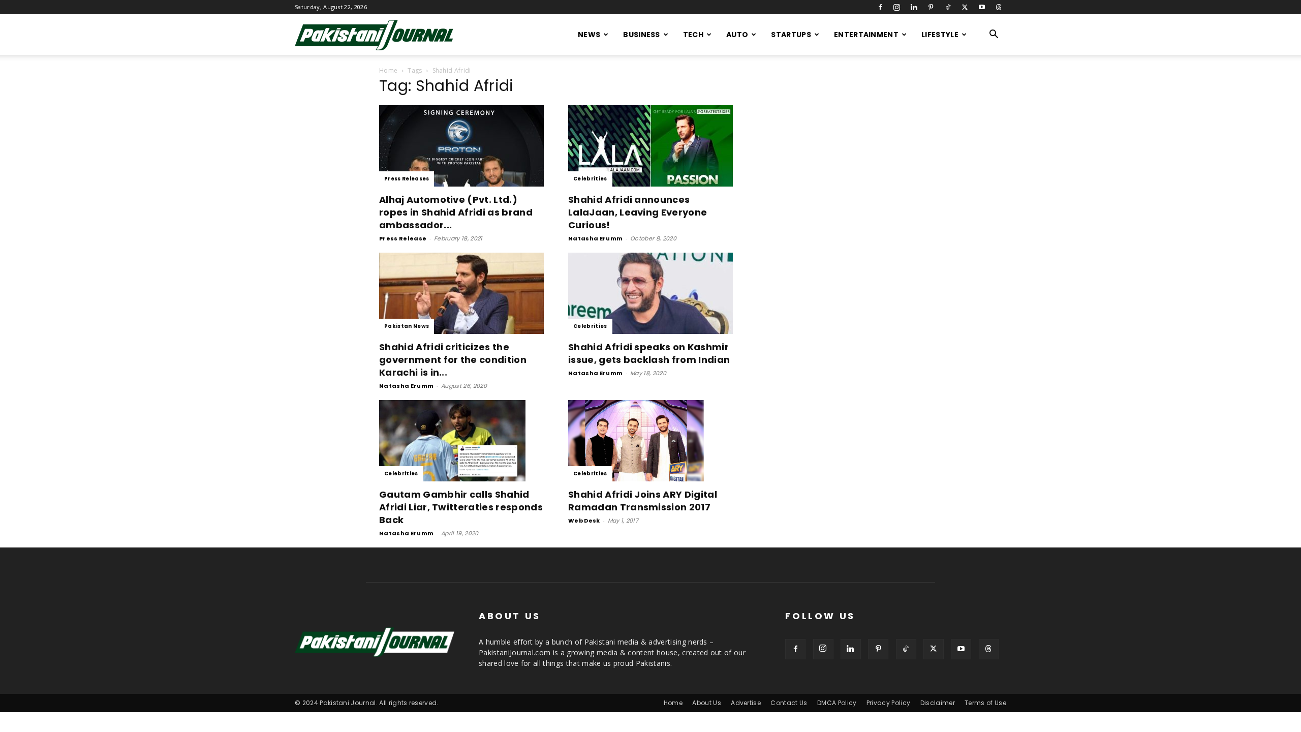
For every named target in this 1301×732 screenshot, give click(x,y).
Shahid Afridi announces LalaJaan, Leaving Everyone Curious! (637, 212)
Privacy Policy (888, 702)
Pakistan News (406, 326)
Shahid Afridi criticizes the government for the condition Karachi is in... (452, 360)
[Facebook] (880, 7)
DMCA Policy (837, 702)
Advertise (746, 702)
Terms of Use (985, 702)
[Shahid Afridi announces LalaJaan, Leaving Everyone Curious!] (650, 146)
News (589, 34)
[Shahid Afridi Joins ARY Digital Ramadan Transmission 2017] (650, 440)
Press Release (402, 238)
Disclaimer (937, 702)
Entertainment (866, 34)
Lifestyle (939, 34)
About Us (706, 702)
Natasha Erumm (595, 238)
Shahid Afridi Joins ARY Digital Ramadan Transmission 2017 (642, 500)
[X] (964, 7)
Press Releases (406, 178)
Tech (693, 34)
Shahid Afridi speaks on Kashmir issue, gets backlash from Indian (649, 353)
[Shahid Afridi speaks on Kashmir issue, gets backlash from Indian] (650, 293)
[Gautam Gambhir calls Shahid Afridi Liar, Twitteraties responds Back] (461, 440)
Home (388, 70)
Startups (791, 34)
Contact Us (788, 702)
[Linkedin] (913, 7)
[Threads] (998, 7)
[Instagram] (897, 7)
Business (641, 34)
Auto (737, 34)
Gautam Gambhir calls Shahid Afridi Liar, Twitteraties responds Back (461, 507)
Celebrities (590, 178)
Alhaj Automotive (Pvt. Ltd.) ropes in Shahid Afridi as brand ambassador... (456, 212)
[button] (994, 35)
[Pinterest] (931, 7)
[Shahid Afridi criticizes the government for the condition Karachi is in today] (461, 293)
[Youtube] (981, 7)
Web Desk (584, 520)
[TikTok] (947, 7)
